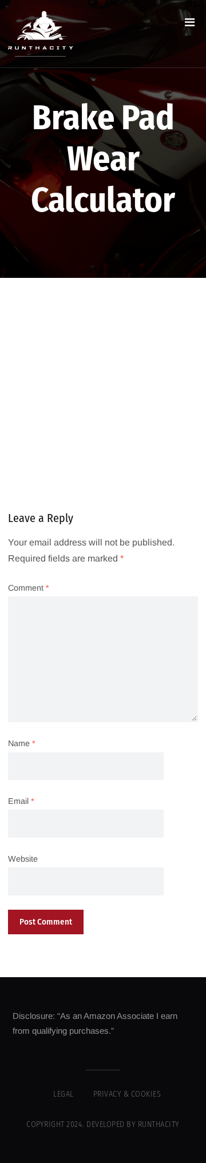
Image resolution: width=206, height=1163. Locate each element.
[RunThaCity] (40, 33)
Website (23, 858)
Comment (28, 587)
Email (21, 801)
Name (21, 743)
